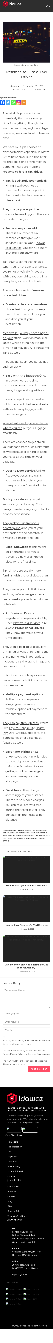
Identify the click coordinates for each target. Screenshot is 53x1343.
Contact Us (13, 1186)
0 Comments (38, 89)
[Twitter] (8, 102)
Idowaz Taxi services (26, 623)
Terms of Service (36, 1054)
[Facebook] (2, 102)
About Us (12, 1191)
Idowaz (13, 86)
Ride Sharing (14, 1166)
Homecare (12, 1142)
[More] (23, 102)
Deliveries (12, 1161)
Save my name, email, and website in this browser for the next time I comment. (26, 1042)
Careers (11, 1196)
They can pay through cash (21, 723)
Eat (9, 1151)
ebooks (11, 1176)
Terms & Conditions (17, 1216)
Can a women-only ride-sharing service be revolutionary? (26, 966)
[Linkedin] (30, 1314)
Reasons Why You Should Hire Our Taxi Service (29, 836)
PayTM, (14, 728)
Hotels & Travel (15, 1171)
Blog (9, 1201)
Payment (12, 1156)
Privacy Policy (16, 1054)
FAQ (9, 1206)
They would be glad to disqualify (24, 646)
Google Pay (26, 728)
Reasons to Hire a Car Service (21, 830)
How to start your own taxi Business (26, 885)
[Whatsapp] (13, 102)
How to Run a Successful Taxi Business (26, 925)
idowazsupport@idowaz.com (25, 1122)
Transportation (18, 89)
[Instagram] (18, 102)
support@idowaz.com (22, 1274)
